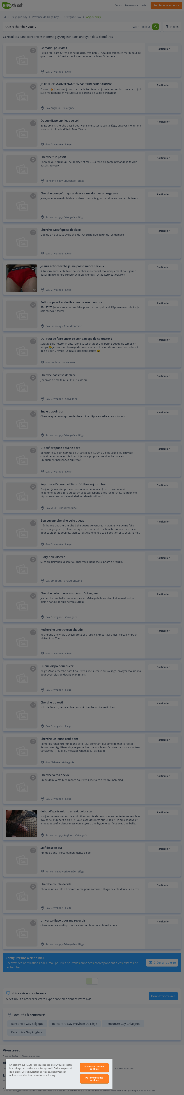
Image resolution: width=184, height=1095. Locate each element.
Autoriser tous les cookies (94, 1067)
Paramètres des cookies (94, 1079)
